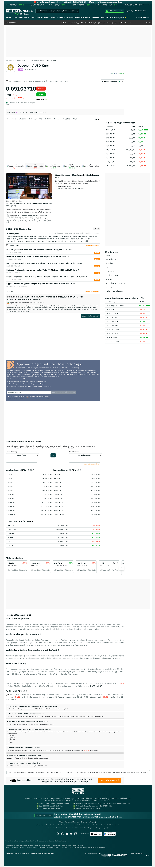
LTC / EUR (110, 162)
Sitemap (84, 822)
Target (34, 219)
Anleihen (61, 17)
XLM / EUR (114, 317)
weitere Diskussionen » (92, 291)
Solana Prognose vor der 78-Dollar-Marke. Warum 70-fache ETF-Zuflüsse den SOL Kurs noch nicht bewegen (48, 277)
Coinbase (113, 337)
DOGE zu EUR (96, 686)
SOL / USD (114, 341)
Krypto (88, 17)
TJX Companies (42, 219)
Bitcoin (41, 221)
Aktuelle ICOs (111, 259)
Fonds (46, 17)
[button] (32, 706)
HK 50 (32, 217)
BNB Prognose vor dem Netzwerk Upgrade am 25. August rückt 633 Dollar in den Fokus (44, 263)
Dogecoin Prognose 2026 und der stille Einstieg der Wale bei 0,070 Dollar (37, 256)
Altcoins (109, 263)
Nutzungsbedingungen (101, 828)
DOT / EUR (110, 134)
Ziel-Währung (73, 452)
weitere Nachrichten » (93, 245)
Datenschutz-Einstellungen (84, 828)
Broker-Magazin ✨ (118, 17)
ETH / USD (47, 221)
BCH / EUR (110, 158)
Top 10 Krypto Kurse (36, 60)
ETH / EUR (113, 333)
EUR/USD (23, 221)
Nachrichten (29, 17)
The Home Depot (25, 219)
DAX (19, 215)
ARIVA (63, 841)
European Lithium (116, 305)
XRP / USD (110, 130)
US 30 (30, 215)
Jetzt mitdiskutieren (90, 316)
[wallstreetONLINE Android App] (110, 835)
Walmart (37, 217)
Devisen (95, 17)
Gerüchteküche (112, 275)
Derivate (70, 17)
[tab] (65, 707)
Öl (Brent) (16, 221)
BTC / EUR (110, 150)
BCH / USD (110, 154)
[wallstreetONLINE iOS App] (96, 835)
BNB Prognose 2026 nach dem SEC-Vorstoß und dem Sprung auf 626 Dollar (38, 250)
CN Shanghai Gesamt (21, 217)
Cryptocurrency (20, 60)
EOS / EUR (110, 146)
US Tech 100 (37, 215)
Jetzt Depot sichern (44, 815)
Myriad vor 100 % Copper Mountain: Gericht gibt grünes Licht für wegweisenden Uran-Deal (78, 23)
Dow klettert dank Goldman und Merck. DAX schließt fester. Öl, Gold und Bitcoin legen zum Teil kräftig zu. (28, 211)
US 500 (24, 215)
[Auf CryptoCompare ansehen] (117, 74)
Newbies (109, 279)
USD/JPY (30, 221)
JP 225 (11, 217)
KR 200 (44, 215)
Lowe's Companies (12, 219)
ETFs (53, 17)
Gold (35, 221)
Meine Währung (11, 452)
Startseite (9, 60)
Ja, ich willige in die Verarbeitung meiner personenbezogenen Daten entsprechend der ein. (29, 397)
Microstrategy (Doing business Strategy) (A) (72, 188)
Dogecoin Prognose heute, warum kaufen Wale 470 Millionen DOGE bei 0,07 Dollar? (42, 270)
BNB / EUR (110, 138)
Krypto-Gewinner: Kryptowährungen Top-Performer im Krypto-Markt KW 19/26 (40, 283)
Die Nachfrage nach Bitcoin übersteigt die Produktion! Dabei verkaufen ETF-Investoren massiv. (77, 182)
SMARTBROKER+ (106, 806)
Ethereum (110, 271)
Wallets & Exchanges (114, 291)
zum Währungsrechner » (92, 464)
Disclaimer (59, 828)
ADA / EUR (110, 142)
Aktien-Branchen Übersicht (69, 822)
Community (18, 17)
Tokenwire (17, 252)
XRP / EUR (113, 321)
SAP (7, 223)
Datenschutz (69, 828)
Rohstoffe (79, 17)
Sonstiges (110, 287)
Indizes (39, 17)
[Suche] (77, 11)
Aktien (8, 17)
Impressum (50, 828)
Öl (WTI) (9, 221)
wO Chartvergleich (20, 286)
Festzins (104, 17)
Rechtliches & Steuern (115, 283)
